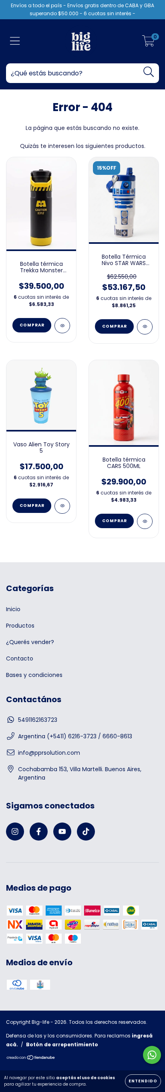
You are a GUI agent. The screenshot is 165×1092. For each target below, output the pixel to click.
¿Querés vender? (30, 642)
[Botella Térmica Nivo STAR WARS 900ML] (145, 326)
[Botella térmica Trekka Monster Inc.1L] (62, 325)
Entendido (143, 1081)
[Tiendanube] (31, 1058)
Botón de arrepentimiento (62, 1044)
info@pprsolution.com (49, 753)
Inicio (13, 609)
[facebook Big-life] (39, 832)
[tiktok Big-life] (86, 832)
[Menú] (15, 41)
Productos (20, 626)
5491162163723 (37, 720)
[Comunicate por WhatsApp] (152, 1055)
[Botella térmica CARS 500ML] (145, 521)
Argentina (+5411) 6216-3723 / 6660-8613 (75, 736)
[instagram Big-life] (15, 832)
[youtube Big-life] (62, 832)
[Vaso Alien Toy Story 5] (62, 506)
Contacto (19, 658)
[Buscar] (148, 72)
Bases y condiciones (34, 675)
